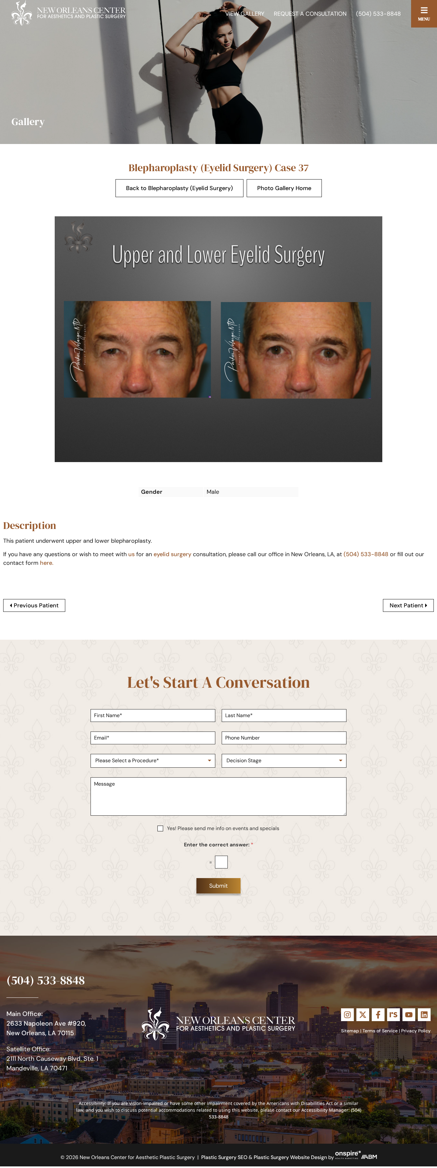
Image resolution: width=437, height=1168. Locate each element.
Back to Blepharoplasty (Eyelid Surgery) (179, 188)
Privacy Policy (416, 1031)
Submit (218, 886)
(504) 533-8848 (378, 14)
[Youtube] (408, 1014)
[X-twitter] (362, 1014)
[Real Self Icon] (393, 1014)
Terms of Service (380, 1031)
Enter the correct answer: (218, 845)
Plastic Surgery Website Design (290, 1157)
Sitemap (350, 1031)
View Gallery (244, 14)
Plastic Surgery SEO (224, 1157)
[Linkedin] (424, 1014)
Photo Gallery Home (284, 188)
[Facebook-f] (378, 1014)
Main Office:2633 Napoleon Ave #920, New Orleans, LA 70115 (46, 1023)
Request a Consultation (310, 14)
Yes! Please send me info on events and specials (223, 828)
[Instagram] (347, 1014)
